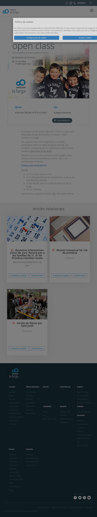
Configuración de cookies (37, 38)
